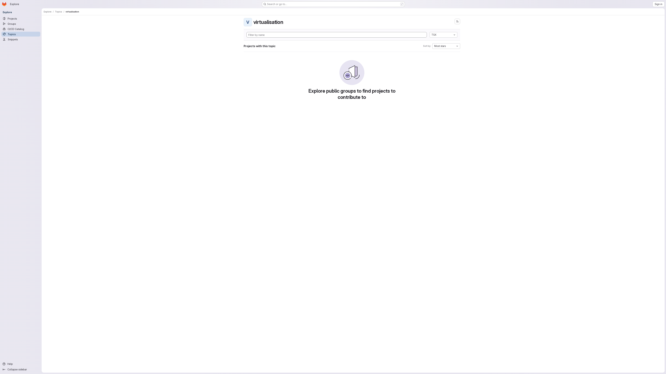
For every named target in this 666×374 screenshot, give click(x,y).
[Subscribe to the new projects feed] (457, 21)
